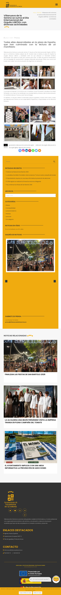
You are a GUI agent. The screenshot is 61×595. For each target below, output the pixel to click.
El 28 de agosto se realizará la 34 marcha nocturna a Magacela (23, 181)
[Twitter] (36, 150)
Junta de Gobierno (11, 211)
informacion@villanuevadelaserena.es (13, 550)
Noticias (39, 12)
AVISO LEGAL (19, 565)
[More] (39, 150)
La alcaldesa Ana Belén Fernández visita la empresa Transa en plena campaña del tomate (31, 175)
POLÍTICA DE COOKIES (40, 565)
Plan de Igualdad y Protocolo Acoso (13, 539)
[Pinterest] (29, 150)
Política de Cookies (37, 592)
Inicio (34, 12)
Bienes (8, 205)
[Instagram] (23, 150)
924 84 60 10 (8, 553)
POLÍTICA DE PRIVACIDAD (28, 565)
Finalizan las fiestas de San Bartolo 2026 (17, 172)
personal (8, 216)
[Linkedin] (26, 150)
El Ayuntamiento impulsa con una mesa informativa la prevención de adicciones (28, 178)
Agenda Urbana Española (11, 533)
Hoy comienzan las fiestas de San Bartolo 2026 (19, 184)
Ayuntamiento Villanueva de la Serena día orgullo (21, 145)
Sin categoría (9, 219)
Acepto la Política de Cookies (25, 592)
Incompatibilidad (10, 208)
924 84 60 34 (17, 553)
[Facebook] (19, 150)
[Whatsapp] (33, 150)
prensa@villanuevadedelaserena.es (15, 322)
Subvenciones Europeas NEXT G (13, 536)
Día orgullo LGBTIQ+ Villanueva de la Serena (19, 147)
